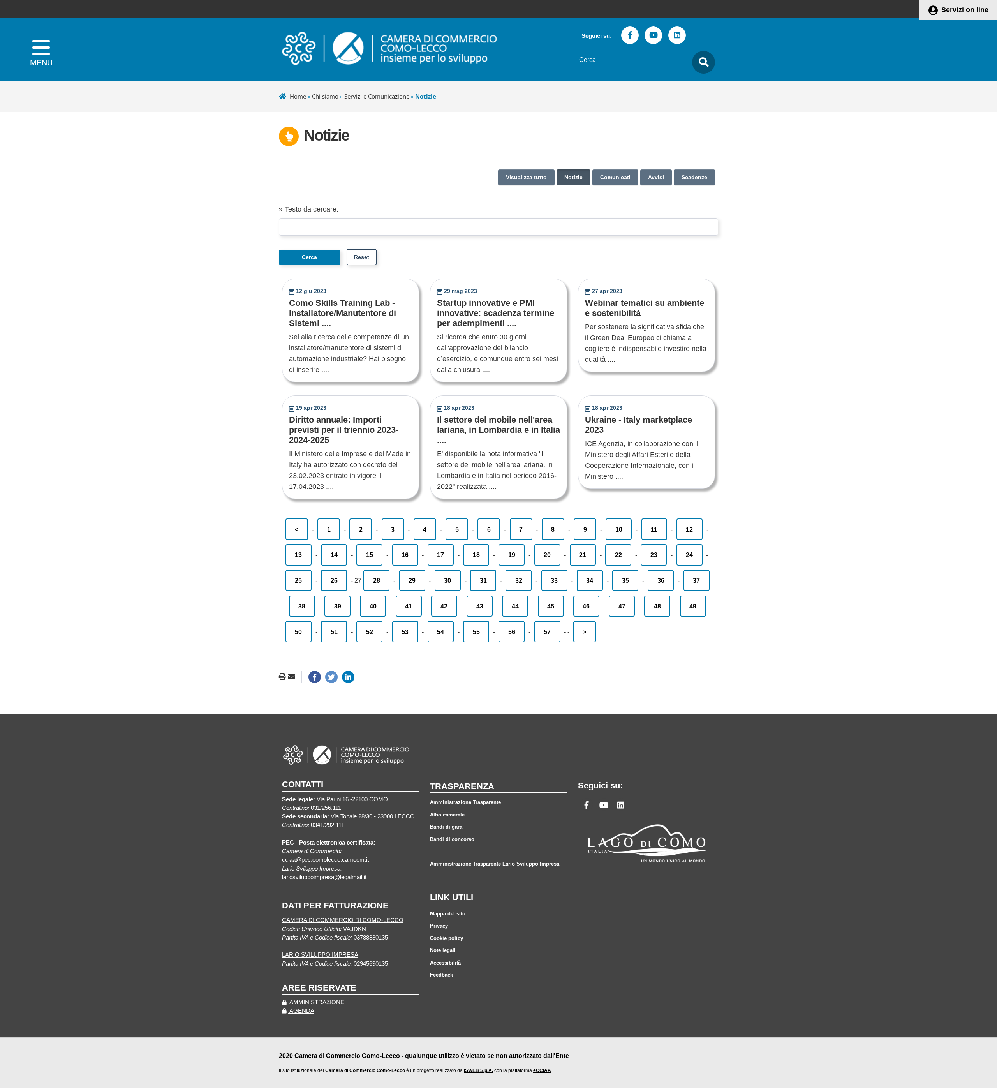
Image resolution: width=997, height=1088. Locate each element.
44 (515, 606)
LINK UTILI (451, 897)
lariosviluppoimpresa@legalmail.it (324, 877)
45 (550, 606)
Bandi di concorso (452, 839)
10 (618, 529)
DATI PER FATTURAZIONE (335, 905)
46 (586, 606)
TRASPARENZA (462, 786)
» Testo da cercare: (308, 209)
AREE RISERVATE (319, 988)
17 (440, 554)
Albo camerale (447, 815)
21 (582, 554)
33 (554, 580)
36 (660, 580)
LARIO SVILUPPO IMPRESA (320, 955)
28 (376, 580)
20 (547, 554)
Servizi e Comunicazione (376, 96)
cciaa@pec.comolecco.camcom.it (325, 860)
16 (405, 554)
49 (692, 606)
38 (301, 606)
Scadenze (694, 177)
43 (479, 606)
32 (518, 580)
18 (476, 554)
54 (440, 631)
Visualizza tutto (526, 177)
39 (337, 606)
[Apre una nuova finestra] (314, 677)
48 (657, 606)
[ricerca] (701, 62)
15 (369, 554)
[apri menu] (41, 49)
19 (511, 554)
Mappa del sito (447, 914)
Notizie (573, 177)
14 (334, 554)
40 (373, 606)
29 (412, 580)
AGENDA (301, 1011)
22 (618, 554)
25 (298, 580)
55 (476, 631)
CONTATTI (302, 784)
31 (483, 580)
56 (511, 631)
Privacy (439, 926)
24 (689, 554)
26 (334, 580)
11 (654, 529)
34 (589, 580)
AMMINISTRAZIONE (316, 1002)
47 (621, 606)
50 (298, 631)
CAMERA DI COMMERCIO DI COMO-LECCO (342, 920)
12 (689, 529)
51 (334, 631)
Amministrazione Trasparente (465, 802)
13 (298, 554)
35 (625, 580)
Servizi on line (964, 10)
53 (405, 631)
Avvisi (656, 177)
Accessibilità (445, 963)
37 (696, 580)
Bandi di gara (446, 827)
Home (298, 96)
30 (447, 580)
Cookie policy (446, 938)
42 (443, 606)
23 (653, 554)
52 (369, 631)
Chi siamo (325, 96)
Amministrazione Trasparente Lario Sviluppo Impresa (494, 864)
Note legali (443, 950)
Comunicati (615, 177)
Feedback (441, 975)
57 (547, 631)
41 (408, 606)
